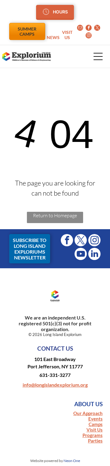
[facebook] (89, 28)
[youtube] (81, 255)
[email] (80, 28)
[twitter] (97, 28)
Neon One (72, 460)
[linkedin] (94, 255)
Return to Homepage (55, 215)
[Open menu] (98, 56)
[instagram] (89, 36)
